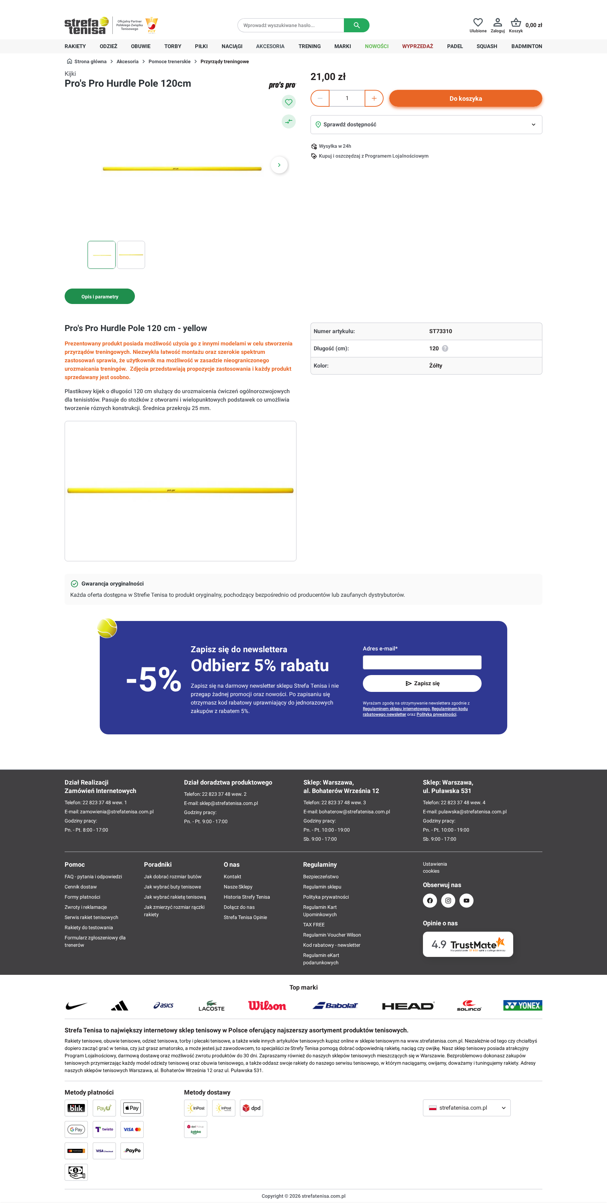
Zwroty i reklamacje (86, 907)
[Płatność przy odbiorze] (76, 1172)
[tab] (100, 296)
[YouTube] (466, 900)
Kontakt (232, 876)
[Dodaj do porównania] (289, 121)
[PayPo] (132, 1150)
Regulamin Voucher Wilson (332, 935)
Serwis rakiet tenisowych (91, 917)
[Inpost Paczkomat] (223, 1107)
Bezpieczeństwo (321, 876)
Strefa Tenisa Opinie (245, 917)
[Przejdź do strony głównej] (87, 25)
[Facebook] (430, 900)
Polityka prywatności (326, 897)
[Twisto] (104, 1129)
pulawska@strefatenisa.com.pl (472, 811)
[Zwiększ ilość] (374, 98)
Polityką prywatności (436, 714)
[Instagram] (448, 900)
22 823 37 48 (97, 802)
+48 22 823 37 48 (116, 5)
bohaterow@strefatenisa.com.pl (354, 811)
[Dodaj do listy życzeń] (289, 102)
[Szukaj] (357, 25)
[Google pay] (76, 1129)
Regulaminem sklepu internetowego (396, 708)
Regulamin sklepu (322, 887)
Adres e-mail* (380, 648)
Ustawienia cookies (430, 867)
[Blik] (76, 1107)
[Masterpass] (76, 1150)
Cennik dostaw (81, 887)
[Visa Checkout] (104, 1150)
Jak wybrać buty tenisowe (172, 887)
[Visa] (132, 1129)
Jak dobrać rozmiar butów (173, 876)
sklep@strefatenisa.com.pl (229, 803)
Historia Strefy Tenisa (247, 897)
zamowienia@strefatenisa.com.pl (117, 811)
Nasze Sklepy (238, 887)
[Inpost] (195, 1107)
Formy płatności (82, 897)
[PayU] (104, 1107)
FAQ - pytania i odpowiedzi (93, 876)
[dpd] (251, 1107)
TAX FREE (314, 924)
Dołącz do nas (239, 907)
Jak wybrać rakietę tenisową (175, 897)
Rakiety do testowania (89, 927)
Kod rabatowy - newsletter (331, 945)
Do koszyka (466, 98)
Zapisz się (427, 683)
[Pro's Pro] (282, 85)
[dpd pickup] (195, 1129)
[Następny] (279, 165)
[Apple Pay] (132, 1107)
